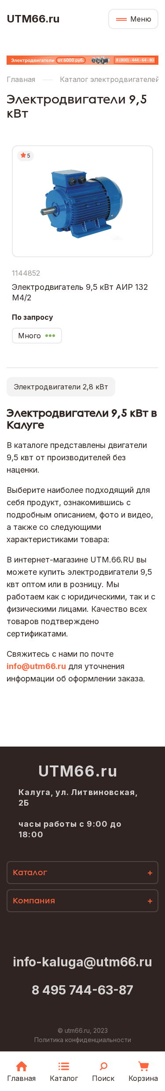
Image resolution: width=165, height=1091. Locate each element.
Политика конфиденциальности (82, 1039)
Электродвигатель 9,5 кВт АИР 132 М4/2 (80, 292)
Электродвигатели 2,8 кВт (61, 386)
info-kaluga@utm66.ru (82, 961)
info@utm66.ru (36, 666)
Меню (140, 19)
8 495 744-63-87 (82, 990)
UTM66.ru (33, 19)
